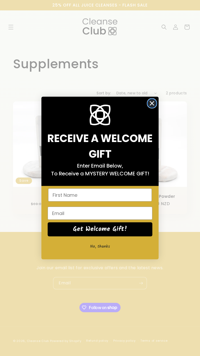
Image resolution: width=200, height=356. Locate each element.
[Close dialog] (152, 103)
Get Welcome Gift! (100, 229)
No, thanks (100, 246)
